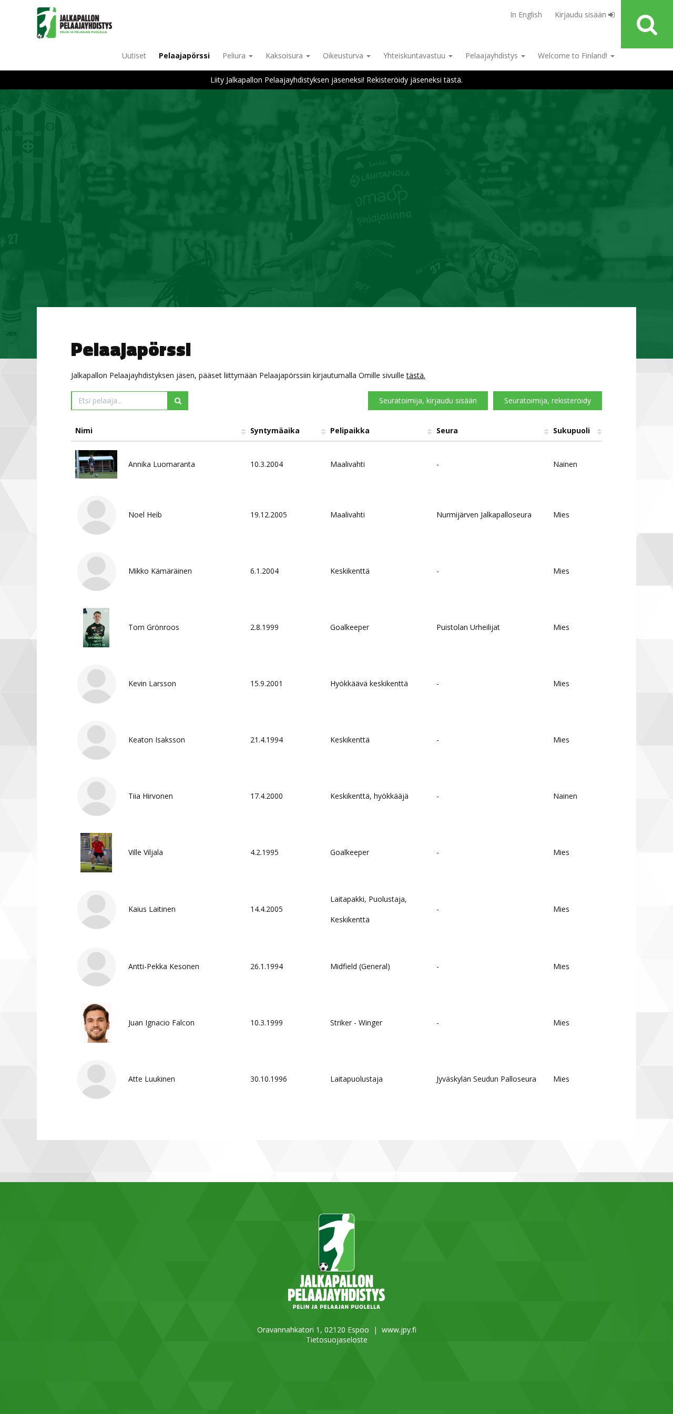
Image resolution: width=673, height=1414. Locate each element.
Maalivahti (347, 464)
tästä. (415, 375)
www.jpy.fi (399, 1330)
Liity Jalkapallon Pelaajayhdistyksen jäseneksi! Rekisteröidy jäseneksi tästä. (336, 80)
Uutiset (134, 55)
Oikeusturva (344, 55)
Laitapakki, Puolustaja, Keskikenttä (368, 909)
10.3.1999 (266, 1023)
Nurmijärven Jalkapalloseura (484, 515)
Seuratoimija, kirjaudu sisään (428, 400)
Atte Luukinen (151, 1079)
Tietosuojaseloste (337, 1340)
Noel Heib (145, 515)
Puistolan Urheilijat (468, 627)
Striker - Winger (356, 1023)
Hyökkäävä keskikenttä (369, 683)
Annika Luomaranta (161, 464)
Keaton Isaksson (156, 740)
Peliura (235, 55)
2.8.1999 (264, 627)
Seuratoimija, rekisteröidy (547, 400)
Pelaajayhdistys (492, 55)
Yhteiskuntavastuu (415, 55)
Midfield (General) (360, 966)
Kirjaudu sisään (581, 14)
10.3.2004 (266, 464)
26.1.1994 (266, 966)
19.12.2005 (268, 515)
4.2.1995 (264, 852)
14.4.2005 (266, 909)
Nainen (565, 464)
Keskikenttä (350, 571)
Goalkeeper (349, 627)
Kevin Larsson (152, 683)
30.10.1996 (268, 1079)
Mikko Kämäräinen (160, 571)
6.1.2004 (264, 571)
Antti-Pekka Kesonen (163, 966)
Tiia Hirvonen (150, 796)
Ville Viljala (145, 852)
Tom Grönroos (153, 627)
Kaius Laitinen (152, 909)
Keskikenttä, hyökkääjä (369, 796)
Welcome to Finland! (573, 55)
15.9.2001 (266, 683)
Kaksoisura (285, 55)
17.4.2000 (266, 796)
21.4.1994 (266, 740)
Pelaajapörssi (184, 55)
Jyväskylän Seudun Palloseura (486, 1079)
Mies (561, 515)
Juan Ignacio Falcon (161, 1023)
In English (526, 14)
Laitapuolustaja (356, 1079)
